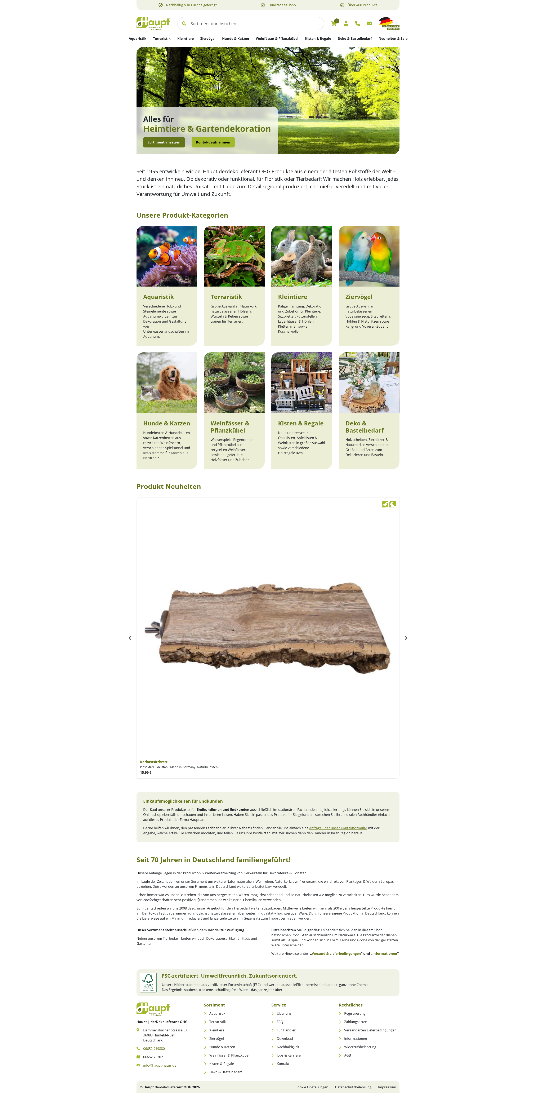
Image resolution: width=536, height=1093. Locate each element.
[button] (184, 23)
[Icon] (357, 23)
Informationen (384, 953)
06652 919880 (154, 1048)
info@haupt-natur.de (159, 1065)
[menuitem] (137, 39)
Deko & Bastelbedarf (364, 426)
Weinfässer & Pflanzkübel (230, 426)
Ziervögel (359, 297)
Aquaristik (158, 297)
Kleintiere (292, 297)
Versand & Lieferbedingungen (336, 953)
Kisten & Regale (301, 423)
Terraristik (226, 297)
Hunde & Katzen (166, 423)
